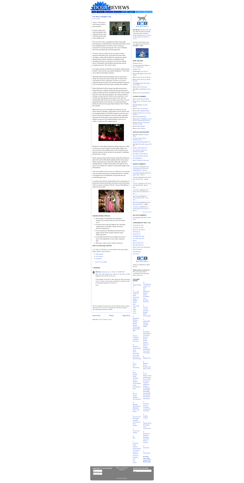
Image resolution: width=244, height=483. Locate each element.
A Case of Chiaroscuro (141, 66)
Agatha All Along (135, 294)
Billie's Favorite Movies (139, 229)
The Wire (145, 442)
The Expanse (136, 367)
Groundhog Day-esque (138, 236)
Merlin (145, 295)
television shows (147, 35)
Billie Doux (99, 272)
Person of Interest (145, 338)
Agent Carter (136, 297)
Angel (134, 309)
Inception (143, 128)
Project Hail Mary (145, 93)
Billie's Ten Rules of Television (141, 160)
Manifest (145, 293)
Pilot (139, 69)
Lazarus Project (137, 448)
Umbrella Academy (145, 417)
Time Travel (136, 254)
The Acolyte (136, 292)
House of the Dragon (136, 410)
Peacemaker (146, 331)
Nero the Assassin (145, 308)
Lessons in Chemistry (135, 456)
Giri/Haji (135, 397)
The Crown (135, 341)
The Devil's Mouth (145, 77)
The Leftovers (136, 450)
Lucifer (135, 462)
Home (111, 315)
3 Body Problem (137, 285)
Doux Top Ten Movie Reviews (140, 156)
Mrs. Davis (146, 302)
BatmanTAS (136, 318)
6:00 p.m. (140, 63)
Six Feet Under (147, 379)
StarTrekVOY (146, 397)
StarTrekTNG (146, 395)
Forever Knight (137, 383)
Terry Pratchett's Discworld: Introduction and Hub (140, 150)
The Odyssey (144, 87)
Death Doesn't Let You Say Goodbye (142, 113)
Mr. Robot (145, 300)
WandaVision (146, 433)
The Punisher (146, 353)
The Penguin (146, 335)
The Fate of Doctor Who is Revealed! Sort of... (140, 139)
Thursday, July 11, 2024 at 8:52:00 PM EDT (113, 272)
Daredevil (135, 346)
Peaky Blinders (147, 333)
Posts (95, 471)
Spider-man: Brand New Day (141, 80)
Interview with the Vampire (136, 417)
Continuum (136, 339)
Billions (135, 323)
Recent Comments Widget (148, 212)
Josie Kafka (96, 249)
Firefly (134, 376)
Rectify (145, 365)
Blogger (125, 478)
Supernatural (146, 398)
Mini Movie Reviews (138, 245)
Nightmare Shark (145, 111)
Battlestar (135, 320)
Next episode (99, 254)
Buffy (134, 330)
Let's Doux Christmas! (138, 238)
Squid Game (146, 384)
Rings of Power (147, 368)
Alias (134, 304)
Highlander (136, 408)
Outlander (145, 323)
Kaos (134, 438)
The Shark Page (137, 251)
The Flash (135, 378)
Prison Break (146, 349)
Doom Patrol (136, 357)
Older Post (126, 315)
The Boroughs (136, 327)
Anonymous (136, 167)
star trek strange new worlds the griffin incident (141, 168)
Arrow (134, 311)
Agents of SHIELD (135, 299)
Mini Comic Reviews (138, 243)
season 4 (99, 256)
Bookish (135, 325)
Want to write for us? (122, 468)
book (142, 37)
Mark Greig (136, 196)
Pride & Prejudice (137, 249)
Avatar (134, 313)
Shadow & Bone (147, 375)
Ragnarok (145, 363)
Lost (134, 460)
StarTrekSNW (146, 393)
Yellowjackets (146, 453)
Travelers (145, 405)
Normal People (147, 316)
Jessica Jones (136, 431)
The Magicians (147, 284)
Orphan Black (146, 321)
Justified (135, 432)
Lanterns (135, 446)
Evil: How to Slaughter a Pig (102, 16)
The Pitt (145, 340)
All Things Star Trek (138, 225)
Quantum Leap (147, 358)
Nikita (144, 314)
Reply (97, 285)
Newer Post (96, 315)
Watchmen (146, 435)
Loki (134, 459)
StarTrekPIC (146, 391)
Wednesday (146, 437)
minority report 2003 (138, 198)
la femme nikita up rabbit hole (140, 191)
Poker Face (146, 344)
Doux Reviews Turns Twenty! (140, 154)
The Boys (135, 322)
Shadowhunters (147, 377)
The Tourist (146, 404)
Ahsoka (135, 302)
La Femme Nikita (135, 444)
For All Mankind (135, 380)
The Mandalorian (146, 290)
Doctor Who (136, 353)
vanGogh (135, 177)
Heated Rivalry (137, 406)
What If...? (146, 440)
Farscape (135, 374)
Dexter (134, 352)
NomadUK (135, 173)
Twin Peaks (146, 411)
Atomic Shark (144, 108)
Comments (97, 474)
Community (136, 337)
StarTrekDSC (146, 390)
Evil (99, 262)
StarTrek (145, 386)
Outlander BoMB (145, 325)
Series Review (144, 71)
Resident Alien (147, 367)
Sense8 (145, 374)
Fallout (134, 373)
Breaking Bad (136, 329)
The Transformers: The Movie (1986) (141, 123)
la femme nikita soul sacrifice (140, 207)
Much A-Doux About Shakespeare (141, 247)
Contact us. (122, 469)
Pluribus (145, 342)
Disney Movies (136, 234)
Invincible (135, 420)
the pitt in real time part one (142, 178)
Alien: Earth (136, 306)
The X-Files (146, 448)
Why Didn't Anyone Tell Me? (142, 144)
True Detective (147, 409)
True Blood (146, 407)
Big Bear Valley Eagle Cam (140, 148)
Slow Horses (146, 381)
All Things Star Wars (138, 227)
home (99, 258)
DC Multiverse (136, 232)
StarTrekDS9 (146, 388)
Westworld (146, 439)
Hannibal (135, 404)
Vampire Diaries (147, 423)
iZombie (135, 425)
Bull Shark (143, 116)
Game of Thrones (135, 394)
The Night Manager (145, 311)
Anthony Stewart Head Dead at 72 (141, 142)
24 (133, 286)
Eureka (134, 364)
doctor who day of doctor (142, 203)
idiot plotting (109, 171)
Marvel (134, 240)
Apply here (139, 275)
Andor (134, 308)
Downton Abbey (137, 358)
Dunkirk (143, 126)
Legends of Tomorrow (136, 453)
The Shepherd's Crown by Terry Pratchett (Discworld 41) (142, 119)
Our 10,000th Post (137, 158)
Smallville (145, 382)
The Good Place (137, 399)
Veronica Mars (147, 428)
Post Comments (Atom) (106, 319)
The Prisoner (146, 351)
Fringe (134, 385)
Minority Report (145, 99)
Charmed (135, 336)
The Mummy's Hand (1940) (142, 101)
